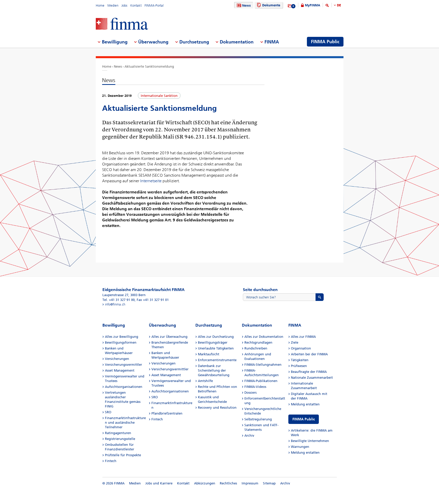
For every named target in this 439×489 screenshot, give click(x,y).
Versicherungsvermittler (123, 364)
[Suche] (327, 6)
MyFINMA (312, 5)
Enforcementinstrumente (217, 360)
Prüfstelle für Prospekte (123, 455)
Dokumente (271, 5)
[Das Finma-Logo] (122, 24)
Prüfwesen (299, 366)
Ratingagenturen (118, 433)
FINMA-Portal (154, 5)
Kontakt (136, 5)
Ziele (294, 342)
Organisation (301, 348)
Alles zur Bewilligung (121, 337)
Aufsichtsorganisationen (123, 387)
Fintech (110, 461)
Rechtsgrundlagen (258, 342)
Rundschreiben (255, 348)
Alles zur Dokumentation (263, 337)
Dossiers (250, 392)
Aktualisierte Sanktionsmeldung (149, 66)
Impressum (250, 483)
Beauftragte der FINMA (309, 372)
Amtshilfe (205, 381)
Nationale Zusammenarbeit (312, 377)
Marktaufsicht (208, 354)
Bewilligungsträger (212, 342)
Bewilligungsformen (120, 342)
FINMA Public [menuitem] (325, 41)
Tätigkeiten (299, 360)
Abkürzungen (204, 483)
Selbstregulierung (258, 419)
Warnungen (300, 447)
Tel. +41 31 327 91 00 (118, 300)
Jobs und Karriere (159, 483)
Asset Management (119, 370)
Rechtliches (228, 483)
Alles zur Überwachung (169, 337)
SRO (108, 412)
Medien (112, 5)
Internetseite (151, 180)
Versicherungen (117, 359)
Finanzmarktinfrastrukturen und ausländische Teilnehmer (125, 422)
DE (339, 5)
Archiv (249, 435)
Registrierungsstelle (120, 439)
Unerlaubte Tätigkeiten (216, 348)
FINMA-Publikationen (260, 381)
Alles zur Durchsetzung (216, 337)
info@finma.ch (115, 304)
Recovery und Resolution (217, 407)
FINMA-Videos (255, 387)
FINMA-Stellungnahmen (262, 364)
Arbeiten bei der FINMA (309, 354)
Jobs (124, 5)
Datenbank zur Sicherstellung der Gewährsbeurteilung (213, 370)
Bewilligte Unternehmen (310, 441)
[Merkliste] (290, 6)
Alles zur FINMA (303, 337)
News (246, 5)
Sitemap (269, 483)
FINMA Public (303, 419)
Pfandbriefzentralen (166, 413)
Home (100, 5)
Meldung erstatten (305, 404)
